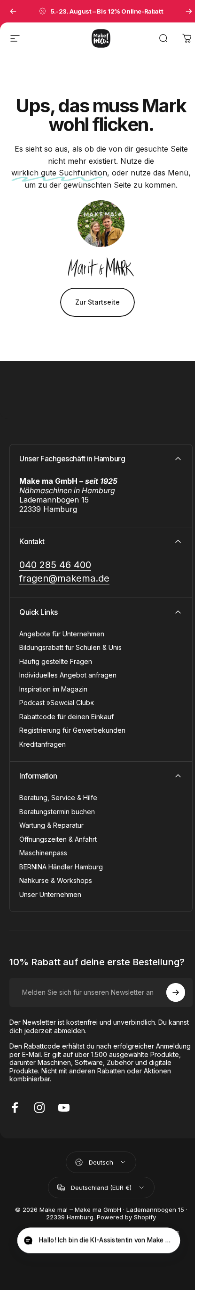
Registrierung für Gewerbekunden (72, 730)
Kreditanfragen (42, 744)
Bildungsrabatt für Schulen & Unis (70, 647)
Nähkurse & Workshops (55, 880)
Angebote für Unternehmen (61, 634)
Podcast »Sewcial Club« (56, 703)
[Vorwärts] (189, 11)
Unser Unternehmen (50, 894)
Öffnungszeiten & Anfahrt (58, 839)
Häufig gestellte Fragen (55, 661)
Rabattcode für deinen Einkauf (66, 717)
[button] (98, 1241)
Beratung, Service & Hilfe (58, 798)
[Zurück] (13, 11)
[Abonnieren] (175, 992)
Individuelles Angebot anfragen (68, 675)
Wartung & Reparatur (51, 825)
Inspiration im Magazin (53, 689)
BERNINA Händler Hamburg (61, 867)
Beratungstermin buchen (57, 812)
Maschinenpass (43, 853)
